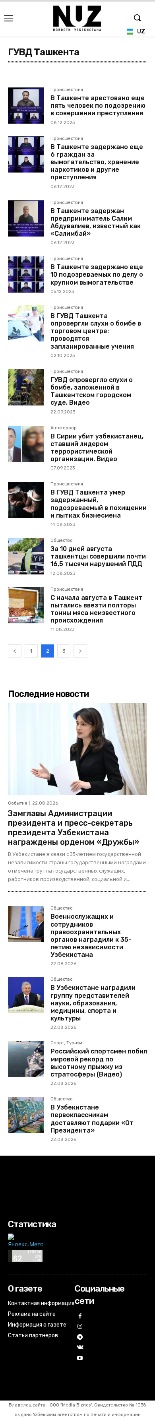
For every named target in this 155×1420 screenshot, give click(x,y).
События (17, 803)
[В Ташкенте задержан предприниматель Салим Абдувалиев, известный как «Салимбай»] (26, 218)
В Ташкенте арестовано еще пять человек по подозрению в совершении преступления (97, 105)
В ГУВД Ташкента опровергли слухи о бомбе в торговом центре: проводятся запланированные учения (95, 331)
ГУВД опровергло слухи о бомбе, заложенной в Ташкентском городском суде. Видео (91, 391)
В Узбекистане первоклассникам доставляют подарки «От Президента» (92, 1119)
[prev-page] (14, 651)
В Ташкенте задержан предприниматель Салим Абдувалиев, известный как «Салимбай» (95, 222)
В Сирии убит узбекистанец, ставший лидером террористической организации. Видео (96, 448)
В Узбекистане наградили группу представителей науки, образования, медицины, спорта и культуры (93, 1003)
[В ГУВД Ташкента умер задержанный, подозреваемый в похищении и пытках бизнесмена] (26, 500)
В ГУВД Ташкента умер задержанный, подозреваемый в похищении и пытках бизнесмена (98, 504)
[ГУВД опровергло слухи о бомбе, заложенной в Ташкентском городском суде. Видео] (26, 387)
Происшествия (66, 89)
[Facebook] (80, 1316)
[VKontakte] (80, 1347)
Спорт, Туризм (66, 1043)
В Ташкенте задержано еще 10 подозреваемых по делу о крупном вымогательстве (96, 274)
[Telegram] (80, 1337)
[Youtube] (80, 1358)
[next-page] (80, 651)
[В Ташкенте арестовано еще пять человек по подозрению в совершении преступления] (26, 105)
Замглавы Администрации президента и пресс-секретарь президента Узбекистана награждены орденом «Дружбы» (73, 828)
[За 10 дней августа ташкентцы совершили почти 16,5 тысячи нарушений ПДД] (26, 556)
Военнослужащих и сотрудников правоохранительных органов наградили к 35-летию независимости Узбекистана (91, 935)
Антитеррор (63, 428)
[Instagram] (80, 1326)
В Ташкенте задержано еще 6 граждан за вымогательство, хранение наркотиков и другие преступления (96, 162)
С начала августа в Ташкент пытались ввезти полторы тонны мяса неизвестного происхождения (96, 609)
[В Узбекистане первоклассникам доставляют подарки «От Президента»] (26, 1115)
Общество (61, 540)
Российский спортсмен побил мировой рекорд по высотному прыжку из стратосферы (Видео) (98, 1063)
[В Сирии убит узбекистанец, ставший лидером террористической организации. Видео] (26, 444)
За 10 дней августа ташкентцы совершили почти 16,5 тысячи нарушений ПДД (98, 556)
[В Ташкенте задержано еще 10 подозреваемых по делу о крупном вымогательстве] (26, 274)
